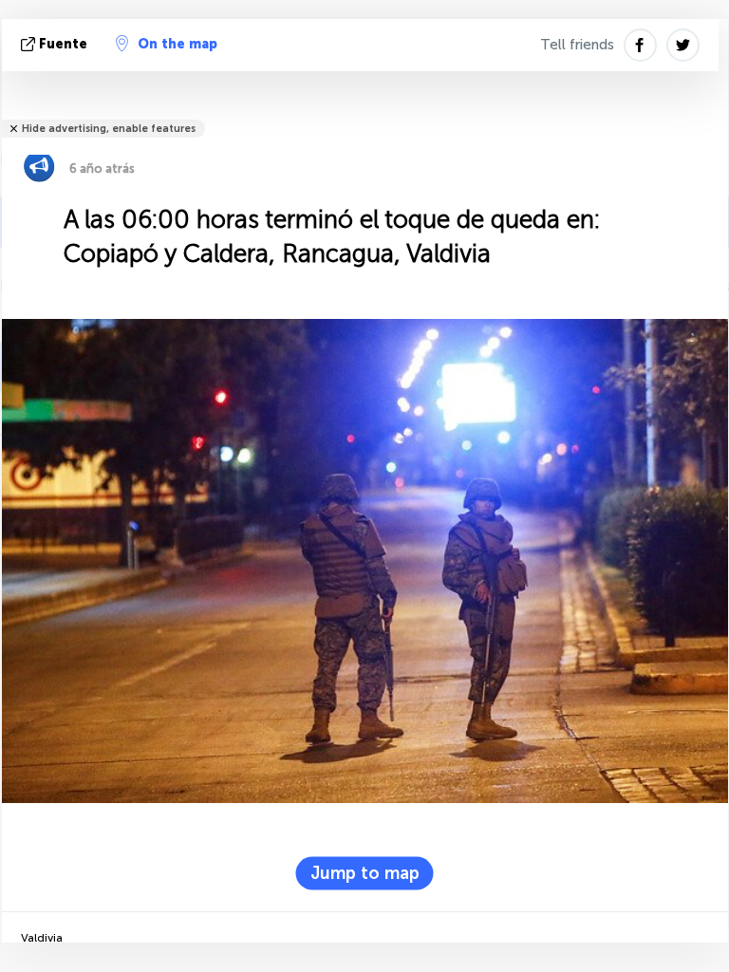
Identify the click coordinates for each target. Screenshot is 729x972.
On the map (177, 44)
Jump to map (365, 873)
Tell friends (577, 44)
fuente (63, 44)
